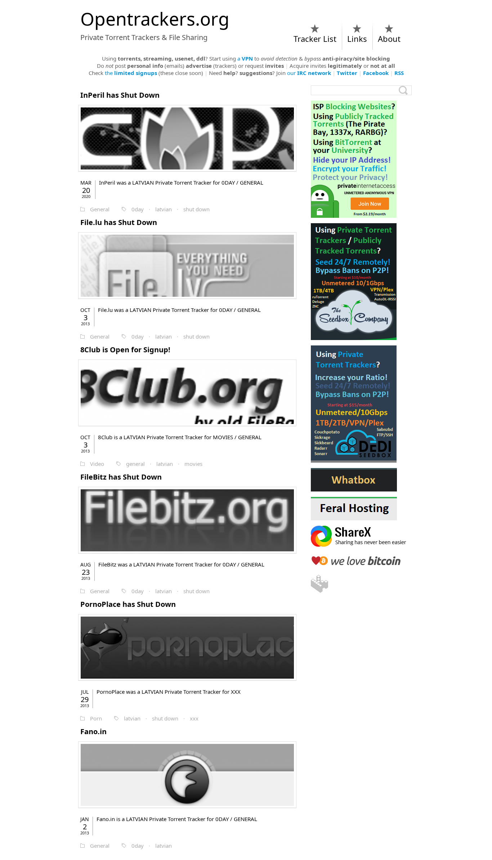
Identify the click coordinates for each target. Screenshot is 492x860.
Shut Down (120, 95)
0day (137, 209)
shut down (196, 209)
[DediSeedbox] (361, 404)
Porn (96, 718)
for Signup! (125, 349)
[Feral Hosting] (361, 508)
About (389, 38)
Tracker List (315, 38)
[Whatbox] (361, 479)
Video (97, 463)
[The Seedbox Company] (361, 281)
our (309, 72)
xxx (194, 718)
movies (193, 463)
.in (93, 731)
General (99, 209)
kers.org (154, 18)
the (131, 72)
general (135, 463)
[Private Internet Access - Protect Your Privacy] (361, 159)
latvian (163, 209)
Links (357, 38)
